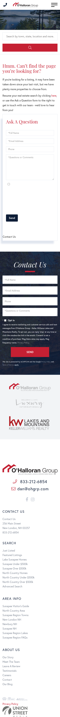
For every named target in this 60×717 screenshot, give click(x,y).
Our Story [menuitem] (8, 657)
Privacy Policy (12, 210)
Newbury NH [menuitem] (9, 624)
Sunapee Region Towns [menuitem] (15, 615)
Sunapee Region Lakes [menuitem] (15, 633)
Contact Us (9, 519)
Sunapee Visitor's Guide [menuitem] (15, 606)
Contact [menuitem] (7, 679)
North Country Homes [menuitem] (15, 573)
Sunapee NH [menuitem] (9, 628)
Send (12, 218)
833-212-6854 (33, 481)
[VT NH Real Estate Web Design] (30, 711)
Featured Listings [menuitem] (12, 555)
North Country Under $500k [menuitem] (18, 577)
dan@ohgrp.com (33, 488)
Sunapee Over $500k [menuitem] (14, 568)
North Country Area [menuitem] (13, 610)
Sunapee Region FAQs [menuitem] (15, 637)
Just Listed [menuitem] (8, 550)
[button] (30, 48)
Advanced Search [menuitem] (12, 586)
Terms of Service (19, 228)
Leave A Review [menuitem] (11, 666)
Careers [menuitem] (6, 675)
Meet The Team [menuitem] (11, 661)
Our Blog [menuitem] (7, 684)
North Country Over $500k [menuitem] (17, 582)
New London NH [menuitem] (11, 619)
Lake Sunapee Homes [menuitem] (14, 559)
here (53, 95)
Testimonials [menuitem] (9, 670)
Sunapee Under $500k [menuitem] (15, 564)
